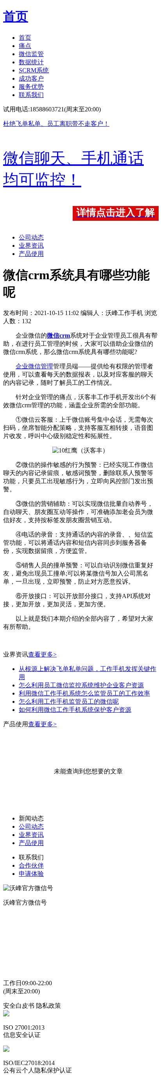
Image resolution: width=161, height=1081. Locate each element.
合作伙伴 (31, 865)
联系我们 (31, 95)
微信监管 (31, 54)
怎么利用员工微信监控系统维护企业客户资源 (81, 685)
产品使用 (31, 253)
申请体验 (31, 873)
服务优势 (31, 86)
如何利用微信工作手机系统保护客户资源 (75, 709)
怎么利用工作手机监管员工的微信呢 (69, 701)
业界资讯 (31, 245)
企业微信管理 (34, 366)
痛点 (25, 45)
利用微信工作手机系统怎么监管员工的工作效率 (84, 693)
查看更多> (42, 654)
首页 (25, 37)
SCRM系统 (34, 70)
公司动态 (31, 237)
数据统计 (31, 62)
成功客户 (31, 78)
